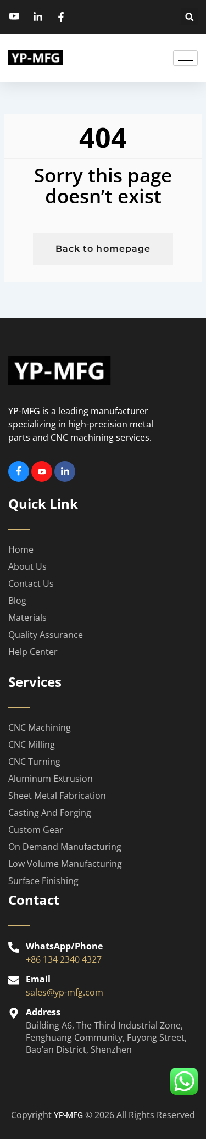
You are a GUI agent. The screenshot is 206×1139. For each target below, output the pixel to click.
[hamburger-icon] (185, 58)
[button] (189, 16)
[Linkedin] (64, 471)
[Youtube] (41, 471)
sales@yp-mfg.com (64, 992)
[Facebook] (18, 471)
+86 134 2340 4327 (64, 959)
